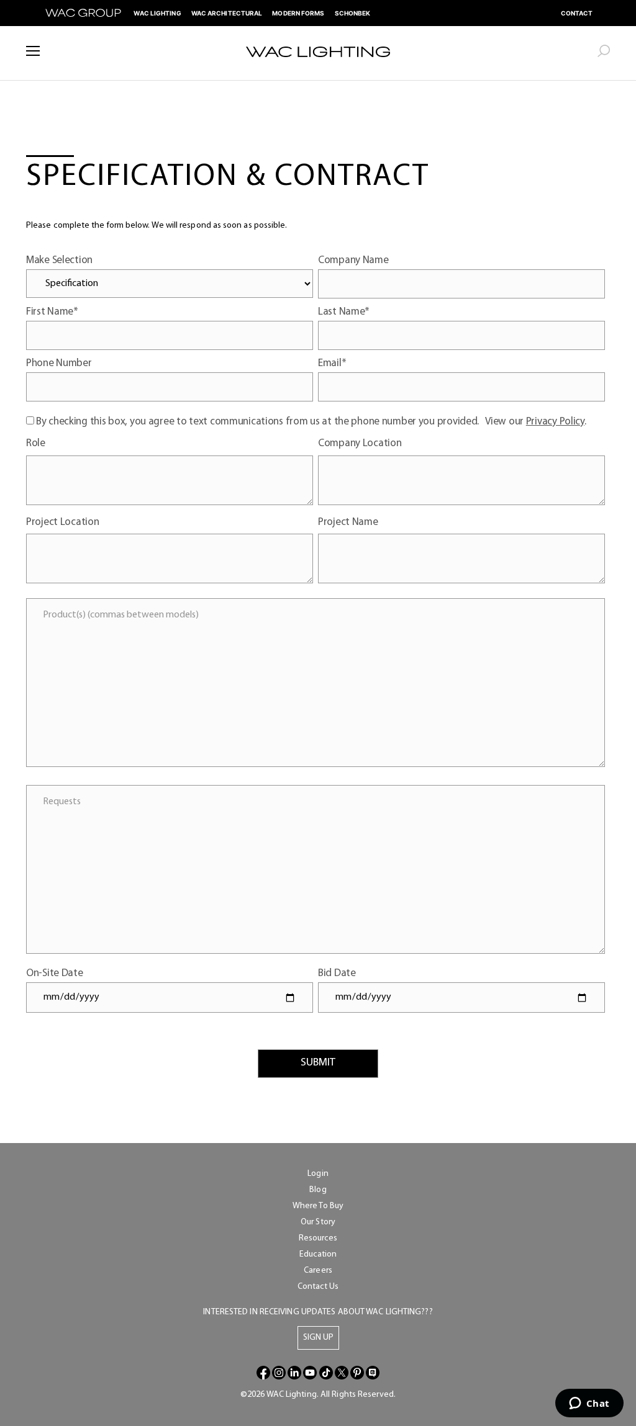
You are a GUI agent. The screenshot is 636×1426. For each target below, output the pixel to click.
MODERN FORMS (298, 13)
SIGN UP (318, 1337)
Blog (317, 1190)
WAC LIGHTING (157, 13)
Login (318, 1173)
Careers (318, 1270)
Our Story (318, 1222)
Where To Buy (318, 1206)
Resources (318, 1238)
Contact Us (318, 1286)
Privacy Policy (555, 421)
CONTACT (577, 13)
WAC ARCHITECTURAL (227, 13)
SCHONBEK (353, 13)
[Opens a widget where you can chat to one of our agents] (589, 1404)
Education (318, 1254)
